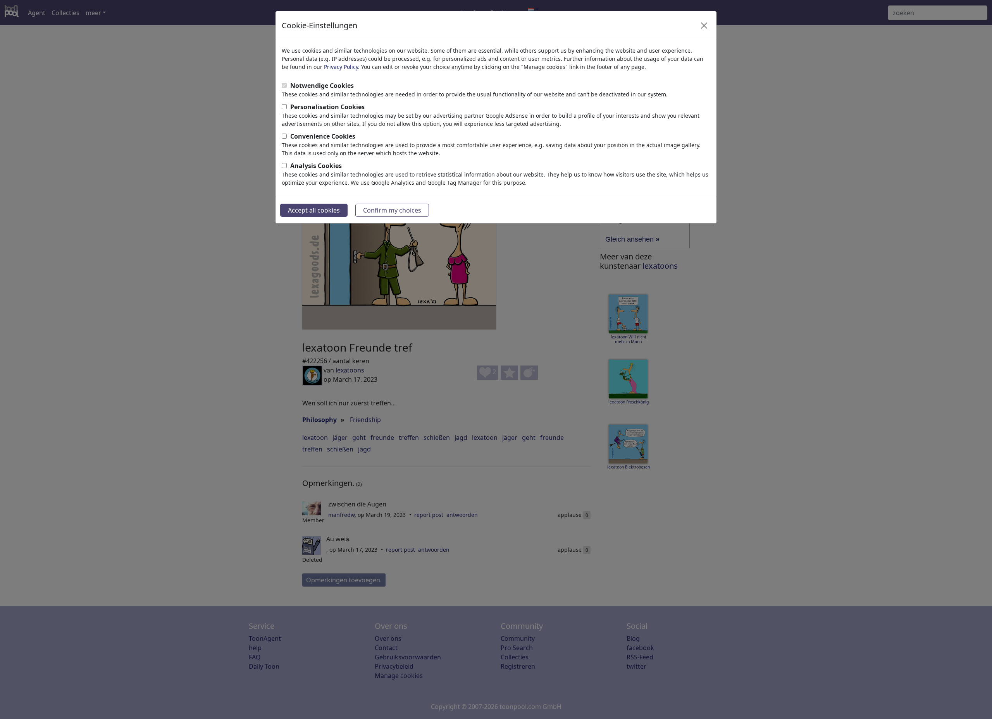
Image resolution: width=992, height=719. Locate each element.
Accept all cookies (314, 210)
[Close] (704, 25)
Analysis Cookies (316, 165)
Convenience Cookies (322, 136)
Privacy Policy (341, 66)
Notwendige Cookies (322, 85)
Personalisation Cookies (327, 107)
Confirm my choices (392, 210)
